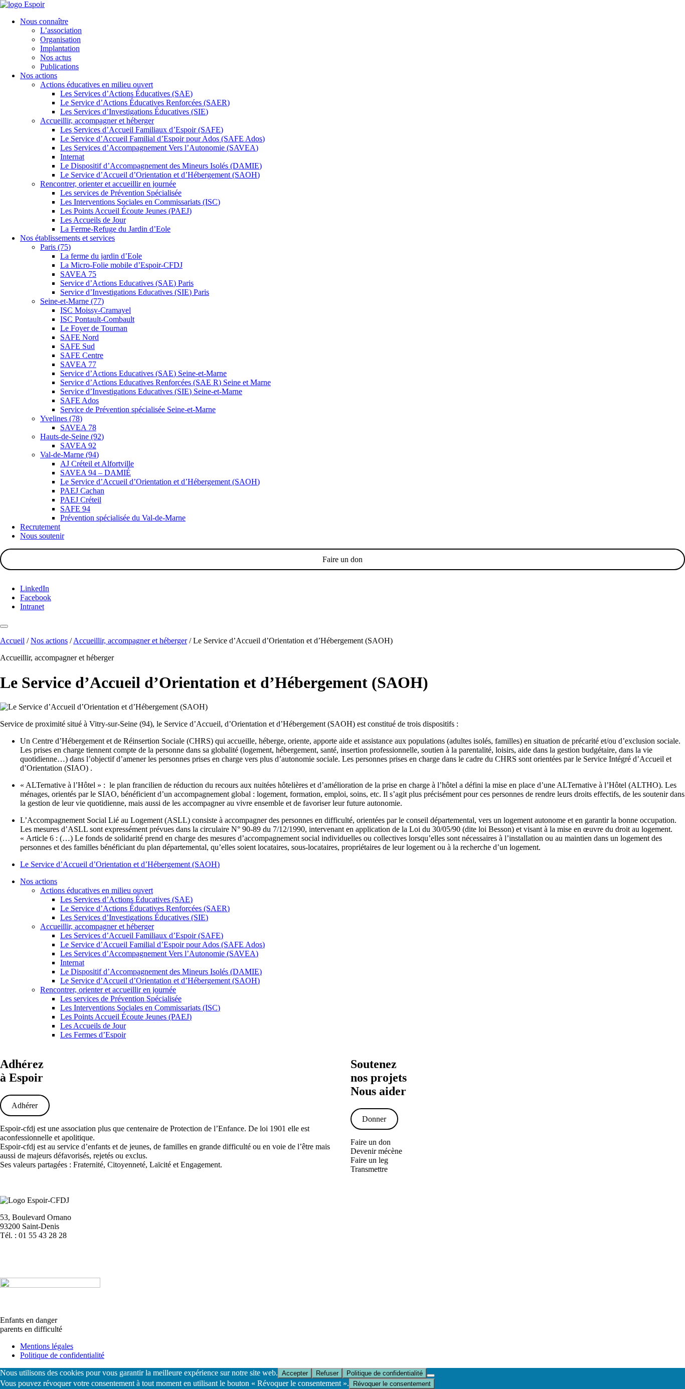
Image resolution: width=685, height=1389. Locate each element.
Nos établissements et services (67, 238)
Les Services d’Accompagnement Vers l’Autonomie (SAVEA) (159, 147)
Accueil (12, 640)
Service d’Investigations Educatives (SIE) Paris (134, 292)
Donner (374, 1119)
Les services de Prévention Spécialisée (121, 193)
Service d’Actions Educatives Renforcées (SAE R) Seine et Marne (165, 382)
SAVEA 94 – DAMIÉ (95, 472)
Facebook (35, 597)
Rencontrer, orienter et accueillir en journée (108, 184)
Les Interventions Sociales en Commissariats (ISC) (140, 202)
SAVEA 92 (78, 445)
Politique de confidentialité (62, 1355)
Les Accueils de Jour (93, 220)
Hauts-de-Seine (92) (72, 436)
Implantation (60, 48)
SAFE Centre (81, 355)
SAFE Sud (77, 346)
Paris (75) (55, 247)
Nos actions (38, 75)
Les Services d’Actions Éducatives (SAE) (126, 93)
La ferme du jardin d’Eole (101, 256)
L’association (61, 30)
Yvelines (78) (61, 418)
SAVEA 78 (78, 427)
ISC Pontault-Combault (97, 319)
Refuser (327, 1373)
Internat (72, 156)
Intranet (32, 606)
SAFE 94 (75, 508)
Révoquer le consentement (392, 1383)
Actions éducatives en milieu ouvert (96, 84)
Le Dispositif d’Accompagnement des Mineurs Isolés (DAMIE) (161, 165)
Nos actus (55, 57)
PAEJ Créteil (80, 499)
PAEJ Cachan (82, 490)
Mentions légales (46, 1346)
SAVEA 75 (78, 274)
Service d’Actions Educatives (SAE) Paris (127, 283)
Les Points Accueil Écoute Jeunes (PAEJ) (126, 211)
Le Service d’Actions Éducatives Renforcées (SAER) (145, 102)
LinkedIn (34, 588)
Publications (59, 66)
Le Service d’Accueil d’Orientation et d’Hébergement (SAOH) (160, 174)
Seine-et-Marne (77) (72, 301)
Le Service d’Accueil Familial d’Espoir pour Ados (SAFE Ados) (162, 138)
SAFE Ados (79, 400)
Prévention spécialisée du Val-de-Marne (123, 517)
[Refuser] (431, 1375)
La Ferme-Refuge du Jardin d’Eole (115, 229)
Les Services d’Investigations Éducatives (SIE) (134, 111)
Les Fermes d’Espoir (93, 1034)
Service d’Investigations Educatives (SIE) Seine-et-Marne (151, 391)
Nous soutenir (42, 536)
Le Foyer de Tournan (93, 328)
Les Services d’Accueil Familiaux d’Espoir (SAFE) (141, 129)
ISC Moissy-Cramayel (95, 310)
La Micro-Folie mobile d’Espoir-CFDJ (121, 265)
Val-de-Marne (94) (69, 454)
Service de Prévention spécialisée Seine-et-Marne (138, 409)
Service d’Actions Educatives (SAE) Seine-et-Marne (143, 373)
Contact (24, 1266)
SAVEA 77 (78, 364)
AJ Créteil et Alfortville (97, 463)
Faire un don (342, 559)
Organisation (60, 39)
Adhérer (25, 1105)
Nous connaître (44, 21)
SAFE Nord (79, 337)
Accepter (295, 1373)
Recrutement (40, 527)
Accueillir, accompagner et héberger (97, 120)
